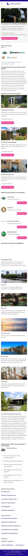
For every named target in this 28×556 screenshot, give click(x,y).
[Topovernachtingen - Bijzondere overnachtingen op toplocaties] (14, 3)
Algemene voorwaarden (10, 554)
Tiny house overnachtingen (7, 62)
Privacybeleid (20, 554)
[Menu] (2, 3)
